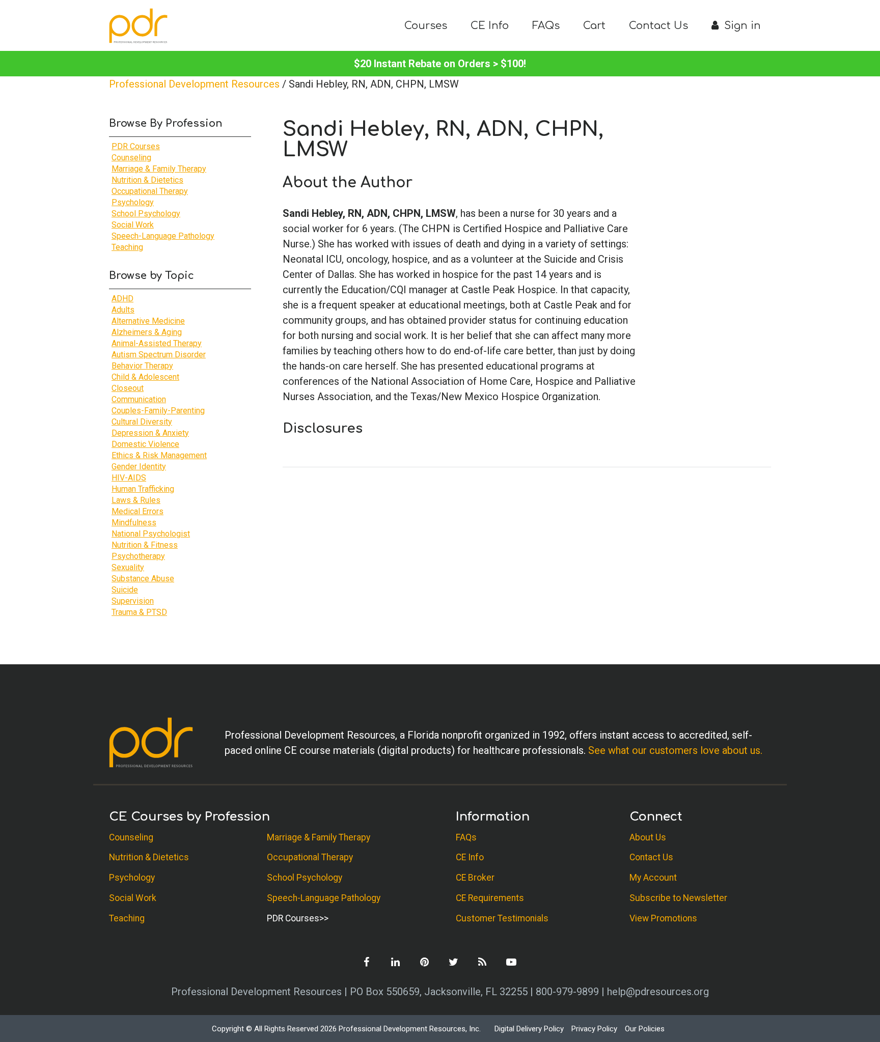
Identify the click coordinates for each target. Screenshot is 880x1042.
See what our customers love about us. (675, 750)
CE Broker (475, 877)
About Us (647, 837)
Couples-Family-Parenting (158, 410)
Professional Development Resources (194, 84)
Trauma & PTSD (139, 612)
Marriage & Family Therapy (159, 169)
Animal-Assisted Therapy (157, 343)
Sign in (741, 26)
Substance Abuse (143, 578)
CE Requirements (490, 898)
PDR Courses (136, 146)
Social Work (133, 225)
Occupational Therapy (150, 191)
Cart (594, 26)
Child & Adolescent (145, 377)
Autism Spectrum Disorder (159, 354)
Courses (425, 26)
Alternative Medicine (148, 321)
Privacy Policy (594, 1028)
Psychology (133, 202)
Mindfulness (134, 522)
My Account (653, 877)
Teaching (127, 247)
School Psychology (146, 213)
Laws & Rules (136, 500)
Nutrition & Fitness (145, 545)
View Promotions (663, 918)
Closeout (128, 388)
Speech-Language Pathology (163, 236)
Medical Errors (137, 511)
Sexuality (128, 567)
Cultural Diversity (142, 422)
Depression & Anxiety (150, 433)
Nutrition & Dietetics (147, 180)
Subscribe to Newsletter (678, 898)
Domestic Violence (145, 444)
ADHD (122, 298)
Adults (123, 310)
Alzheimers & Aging (147, 332)
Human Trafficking (143, 489)
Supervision (133, 601)
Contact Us (658, 26)
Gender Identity (139, 466)
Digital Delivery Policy (529, 1028)
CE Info (490, 26)
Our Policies (645, 1028)
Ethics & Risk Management (159, 455)
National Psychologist (151, 534)
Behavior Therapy (142, 366)
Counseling (131, 157)
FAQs (546, 26)
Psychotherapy (138, 556)
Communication (139, 399)
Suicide (125, 590)
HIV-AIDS (129, 478)
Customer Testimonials (502, 918)
